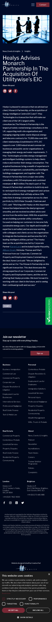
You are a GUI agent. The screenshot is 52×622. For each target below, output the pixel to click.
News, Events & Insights (11, 51)
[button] (33, 4)
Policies (31, 468)
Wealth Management (36, 418)
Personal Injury (34, 397)
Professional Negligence (12, 406)
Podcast (31, 440)
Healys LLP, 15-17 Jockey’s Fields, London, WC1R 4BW (11, 489)
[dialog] (26, 596)
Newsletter (32, 444)
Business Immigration (11, 369)
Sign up (40, 353)
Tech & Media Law (10, 414)
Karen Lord (15, 246)
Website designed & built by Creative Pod (26, 563)
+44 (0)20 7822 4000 (11, 497)
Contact (42, 4)
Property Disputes (35, 406)
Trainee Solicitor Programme (34, 462)
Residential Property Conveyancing (36, 412)
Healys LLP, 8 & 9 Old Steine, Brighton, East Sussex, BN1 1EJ (37, 488)
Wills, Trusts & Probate (37, 422)
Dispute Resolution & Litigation (11, 388)
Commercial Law (9, 374)
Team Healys (33, 453)
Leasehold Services (35, 393)
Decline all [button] (38, 610)
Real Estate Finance (10, 410)
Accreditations (34, 448)
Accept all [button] (13, 610)
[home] (10, 4)
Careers (31, 457)
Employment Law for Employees (36, 383)
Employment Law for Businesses (11, 395)
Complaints (32, 472)
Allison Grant (9, 250)
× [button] (49, 574)
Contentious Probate (36, 369)
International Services (11, 401)
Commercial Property (11, 378)
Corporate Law (9, 382)
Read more (6, 593)
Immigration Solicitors (37, 389)
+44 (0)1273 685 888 (35, 494)
